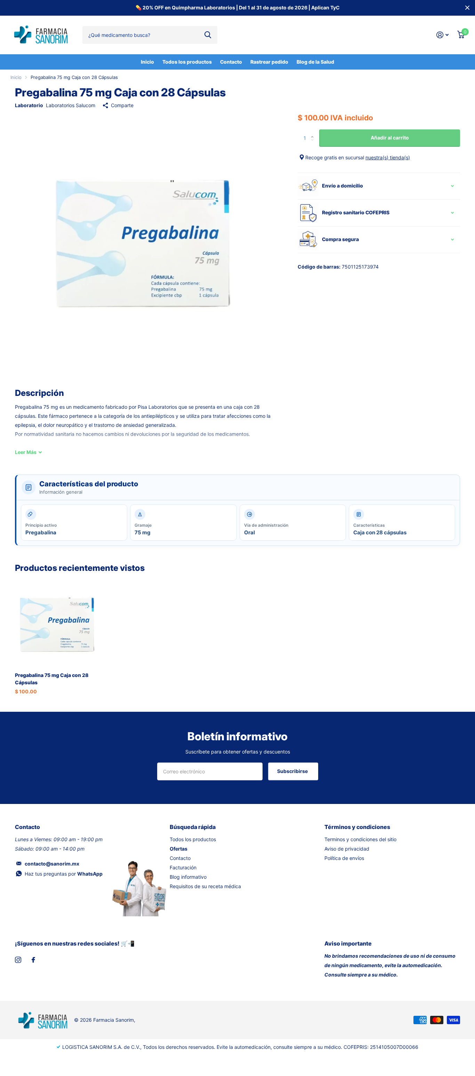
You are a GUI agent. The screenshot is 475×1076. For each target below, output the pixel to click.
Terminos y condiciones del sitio (360, 839)
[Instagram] (18, 960)
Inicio (147, 62)
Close (467, 8)
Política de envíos (344, 858)
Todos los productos (187, 62)
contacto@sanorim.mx (52, 864)
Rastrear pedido (269, 62)
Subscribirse (293, 771)
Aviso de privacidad (346, 849)
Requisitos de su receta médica (205, 886)
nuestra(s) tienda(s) (387, 157)
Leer (26, 452)
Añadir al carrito (390, 138)
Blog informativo (188, 877)
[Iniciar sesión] (442, 35)
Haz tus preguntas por (64, 874)
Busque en (207, 34)
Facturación (183, 867)
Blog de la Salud (315, 62)
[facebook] (33, 960)
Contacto (231, 62)
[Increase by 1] (314, 132)
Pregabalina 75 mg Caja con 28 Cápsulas (51, 678)
